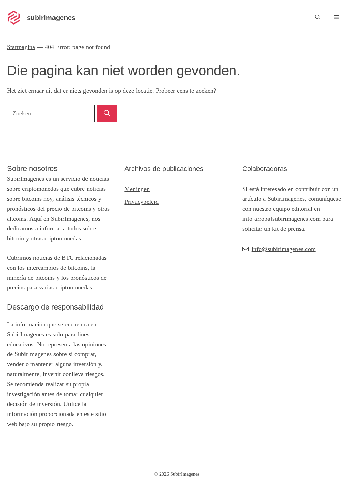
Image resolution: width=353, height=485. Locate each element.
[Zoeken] (107, 113)
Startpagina (21, 47)
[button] (317, 17)
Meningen (137, 189)
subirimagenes (51, 17)
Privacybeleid (141, 201)
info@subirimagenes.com (284, 249)
